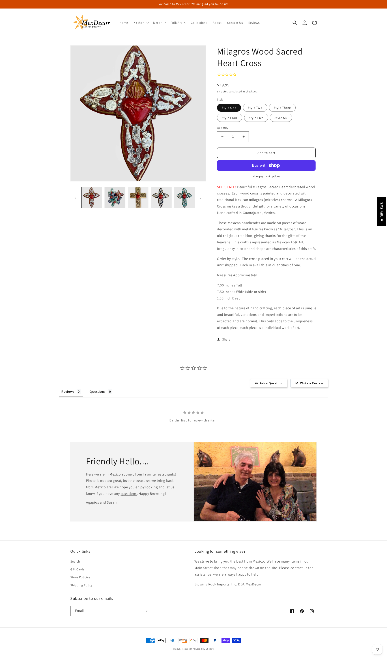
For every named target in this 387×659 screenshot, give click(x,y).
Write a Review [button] (311, 383)
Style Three (282, 108)
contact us (298, 567)
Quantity (222, 128)
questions (129, 493)
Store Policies (80, 577)
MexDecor (187, 648)
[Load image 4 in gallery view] (161, 197)
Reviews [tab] (67, 391)
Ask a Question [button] (271, 383)
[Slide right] (201, 198)
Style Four (229, 118)
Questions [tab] (97, 391)
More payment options (266, 176)
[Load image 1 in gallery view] (91, 197)
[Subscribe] (146, 611)
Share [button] (226, 339)
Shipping (222, 91)
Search (75, 561)
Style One (229, 108)
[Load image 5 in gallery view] (184, 197)
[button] (140, 22)
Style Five (256, 118)
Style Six (281, 118)
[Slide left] (75, 198)
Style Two (255, 108)
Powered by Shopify (203, 648)
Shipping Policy (81, 585)
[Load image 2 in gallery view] (114, 197)
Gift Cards (77, 569)
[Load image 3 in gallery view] (138, 197)
